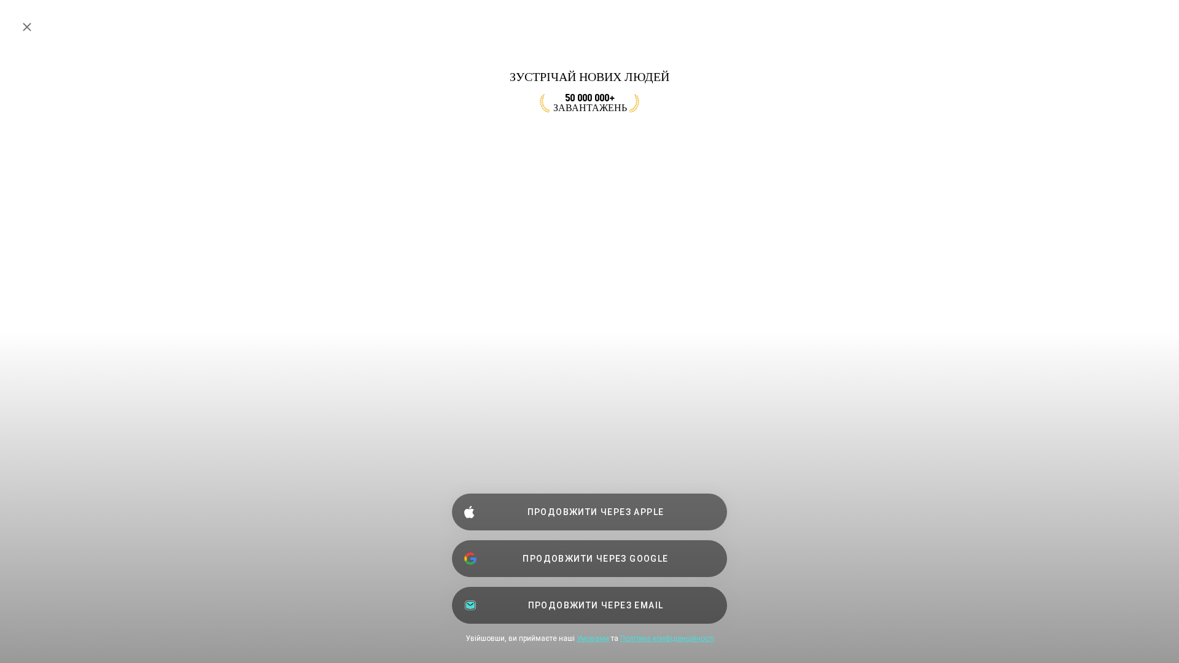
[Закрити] (27, 27)
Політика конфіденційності (667, 638)
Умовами (593, 638)
